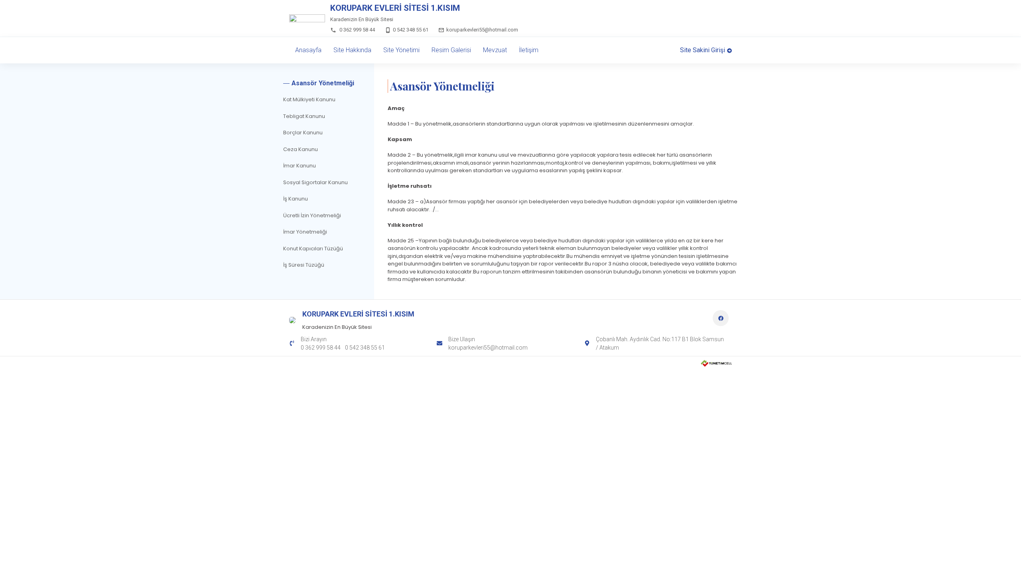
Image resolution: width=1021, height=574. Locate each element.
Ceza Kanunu (300, 149)
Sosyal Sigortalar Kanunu (315, 182)
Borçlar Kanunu (303, 132)
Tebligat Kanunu (304, 116)
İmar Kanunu (299, 165)
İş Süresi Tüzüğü (303, 265)
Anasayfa (308, 50)
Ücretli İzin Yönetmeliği (312, 215)
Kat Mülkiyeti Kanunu (309, 99)
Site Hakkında (352, 50)
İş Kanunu (295, 198)
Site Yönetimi (401, 50)
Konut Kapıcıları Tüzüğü (313, 248)
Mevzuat (495, 50)
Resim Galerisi (451, 50)
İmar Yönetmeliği (305, 232)
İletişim (528, 50)
